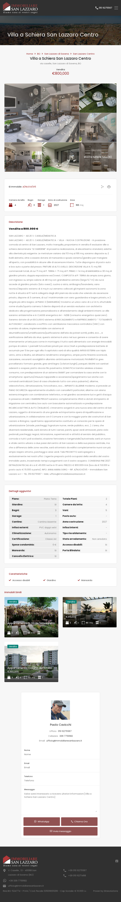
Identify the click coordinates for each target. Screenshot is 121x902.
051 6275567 (105, 8)
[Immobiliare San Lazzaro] (20, 12)
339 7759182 (66, 735)
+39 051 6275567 (77, 870)
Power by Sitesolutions (105, 890)
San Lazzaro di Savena (56, 53)
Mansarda (86, 580)
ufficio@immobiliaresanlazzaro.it (64, 740)
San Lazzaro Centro (84, 53)
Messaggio (29, 789)
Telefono (28, 776)
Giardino (51, 580)
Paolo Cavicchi (60, 725)
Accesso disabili (21, 580)
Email (26, 763)
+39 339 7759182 (18, 880)
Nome (27, 750)
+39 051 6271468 (77, 875)
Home (29, 53)
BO (38, 53)
